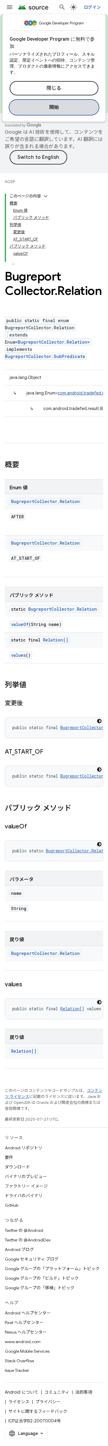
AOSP (10, 181)
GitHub (11, 1205)
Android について (21, 1392)
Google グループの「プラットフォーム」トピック (52, 1268)
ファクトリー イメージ (26, 1186)
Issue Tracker (17, 1370)
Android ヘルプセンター (28, 1313)
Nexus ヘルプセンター (26, 1332)
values (18, 655)
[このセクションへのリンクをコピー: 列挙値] (32, 685)
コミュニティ (56, 1392)
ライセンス (18, 1401)
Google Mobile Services (27, 1351)
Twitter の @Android (24, 1230)
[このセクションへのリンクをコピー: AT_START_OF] (49, 752)
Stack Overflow (19, 1360)
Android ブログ (19, 1249)
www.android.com (22, 1341)
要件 (9, 1157)
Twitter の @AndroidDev (28, 1240)
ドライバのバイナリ (24, 1195)
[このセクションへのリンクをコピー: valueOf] (33, 827)
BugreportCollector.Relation (52, 342)
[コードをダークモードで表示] (99, 721)
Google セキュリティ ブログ (31, 1259)
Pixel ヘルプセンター (24, 1322)
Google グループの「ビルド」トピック (42, 1278)
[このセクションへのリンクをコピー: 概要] (25, 465)
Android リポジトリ (23, 1148)
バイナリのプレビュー (26, 1176)
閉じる (54, 88)
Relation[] (55, 640)
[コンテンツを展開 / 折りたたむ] (45, 196)
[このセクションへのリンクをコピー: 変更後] (28, 703)
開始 (54, 107)
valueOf (19, 624)
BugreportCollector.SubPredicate (45, 356)
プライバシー (48, 1401)
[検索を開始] (62, 7)
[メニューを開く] (10, 7)
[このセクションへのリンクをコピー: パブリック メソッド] (77, 808)
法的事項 (83, 1392)
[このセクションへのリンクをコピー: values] (28, 984)
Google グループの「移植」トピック (39, 1287)
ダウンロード (17, 1167)
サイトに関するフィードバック (37, 1411)
